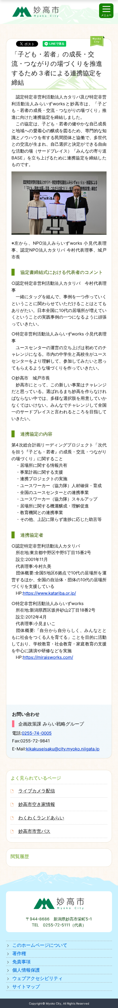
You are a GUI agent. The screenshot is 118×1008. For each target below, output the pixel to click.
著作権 (19, 953)
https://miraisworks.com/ (48, 657)
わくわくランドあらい (41, 818)
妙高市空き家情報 (36, 804)
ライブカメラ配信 (36, 791)
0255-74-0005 (37, 733)
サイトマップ (26, 986)
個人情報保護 (26, 970)
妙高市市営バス (34, 831)
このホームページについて (39, 945)
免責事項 (21, 961)
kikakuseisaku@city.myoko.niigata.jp (62, 749)
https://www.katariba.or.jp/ (49, 593)
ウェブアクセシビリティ (37, 978)
